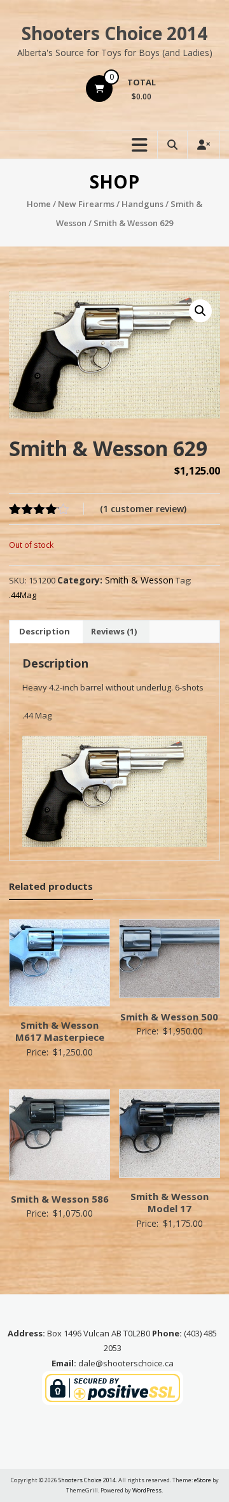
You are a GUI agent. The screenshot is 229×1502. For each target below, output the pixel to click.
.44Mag (22, 595)
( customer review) (143, 509)
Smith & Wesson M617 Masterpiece (59, 1031)
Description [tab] (44, 631)
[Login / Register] (203, 145)
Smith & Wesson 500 (169, 1016)
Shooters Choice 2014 (114, 33)
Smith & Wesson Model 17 (169, 1202)
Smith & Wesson (139, 580)
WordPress (147, 1490)
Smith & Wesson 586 (60, 1198)
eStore (202, 1480)
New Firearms (86, 204)
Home (39, 204)
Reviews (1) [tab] (114, 631)
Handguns (142, 204)
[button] (200, 310)
